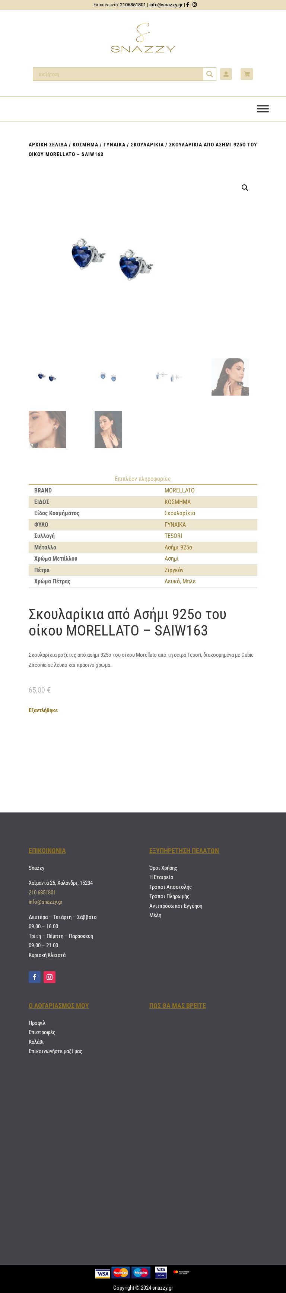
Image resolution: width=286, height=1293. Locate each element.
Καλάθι (36, 1042)
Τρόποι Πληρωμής (169, 896)
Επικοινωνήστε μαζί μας (55, 1051)
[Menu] (263, 108)
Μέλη (155, 915)
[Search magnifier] (209, 74)
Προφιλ (37, 1023)
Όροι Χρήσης (163, 868)
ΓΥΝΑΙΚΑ (114, 145)
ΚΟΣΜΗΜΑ (85, 145)
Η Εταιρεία (161, 877)
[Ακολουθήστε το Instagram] (49, 977)
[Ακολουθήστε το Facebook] (35, 977)
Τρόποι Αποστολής (170, 887)
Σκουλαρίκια (147, 145)
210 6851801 (42, 892)
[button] (245, 187)
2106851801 (133, 4)
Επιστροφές (42, 1032)
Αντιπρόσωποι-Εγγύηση (175, 906)
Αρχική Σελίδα (48, 145)
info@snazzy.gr (166, 4)
